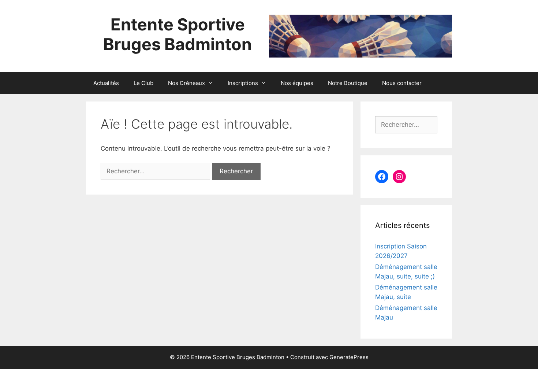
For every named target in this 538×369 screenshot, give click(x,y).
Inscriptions (243, 83)
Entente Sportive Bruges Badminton (177, 34)
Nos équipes (297, 83)
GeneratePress (349, 357)
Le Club (143, 83)
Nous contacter (402, 83)
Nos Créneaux (186, 83)
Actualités (106, 83)
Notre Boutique (347, 83)
